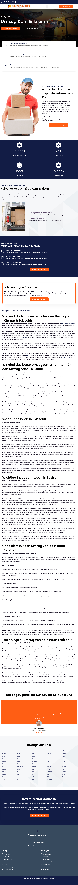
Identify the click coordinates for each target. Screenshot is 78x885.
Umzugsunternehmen (68, 324)
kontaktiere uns (65, 357)
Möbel (25, 337)
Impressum (38, 882)
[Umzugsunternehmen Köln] (20, 7)
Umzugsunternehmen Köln (32, 879)
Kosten (43, 347)
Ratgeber (30, 882)
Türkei (49, 374)
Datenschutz (47, 882)
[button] (47, 6)
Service (28, 355)
